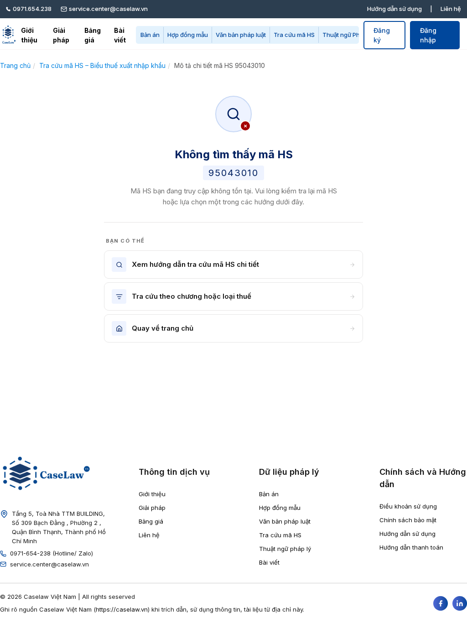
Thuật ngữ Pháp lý (347, 34)
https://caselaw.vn (122, 609)
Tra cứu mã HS (294, 34)
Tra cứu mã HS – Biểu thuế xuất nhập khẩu (102, 65)
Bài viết (120, 35)
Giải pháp (61, 35)
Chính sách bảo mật (407, 520)
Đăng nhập (428, 35)
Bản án (150, 34)
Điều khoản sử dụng (408, 506)
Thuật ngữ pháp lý (285, 548)
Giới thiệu (29, 35)
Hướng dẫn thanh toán (411, 547)
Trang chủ (15, 65)
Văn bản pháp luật (241, 34)
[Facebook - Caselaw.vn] (440, 603)
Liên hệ (451, 8)
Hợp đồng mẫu (187, 34)
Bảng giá (92, 35)
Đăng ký (382, 35)
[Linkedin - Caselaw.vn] (459, 603)
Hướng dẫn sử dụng (394, 8)
